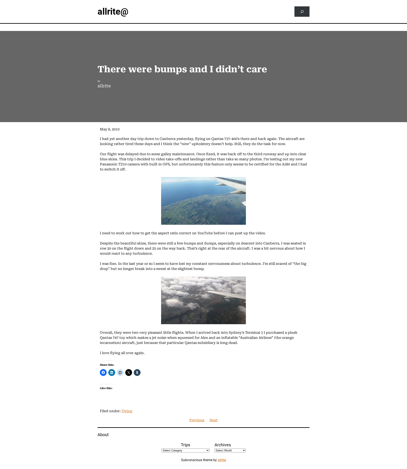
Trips (185, 444)
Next (213, 420)
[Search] (301, 11)
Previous (196, 420)
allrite (222, 460)
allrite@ (113, 11)
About (103, 434)
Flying (126, 411)
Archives (223, 444)
